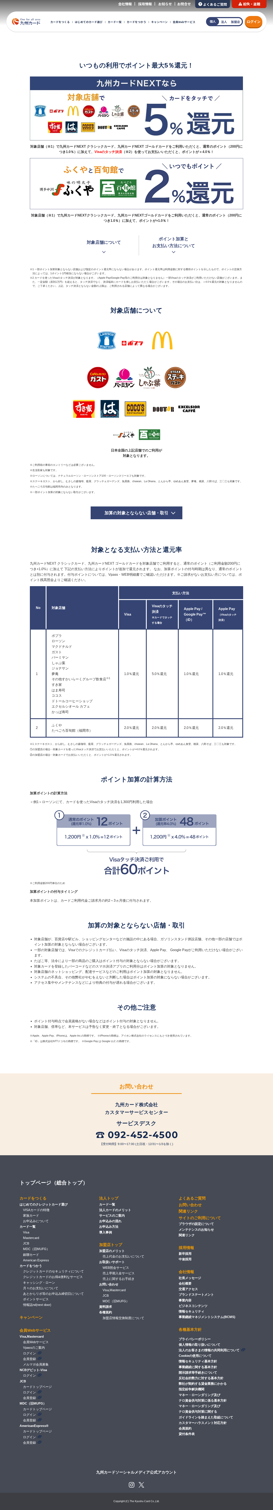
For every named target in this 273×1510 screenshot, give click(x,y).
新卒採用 (185, 1253)
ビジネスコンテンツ (193, 1306)
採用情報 (145, 4)
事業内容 (185, 1300)
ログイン (253, 21)
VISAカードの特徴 (36, 1210)
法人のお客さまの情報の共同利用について (209, 1350)
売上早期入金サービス (119, 1273)
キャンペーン (159, 22)
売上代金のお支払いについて (123, 1256)
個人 (213, 21)
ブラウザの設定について (196, 1224)
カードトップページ (37, 1387)
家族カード (31, 1215)
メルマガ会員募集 (36, 1364)
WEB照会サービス (116, 1267)
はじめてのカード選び (89, 22)
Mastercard (31, 1238)
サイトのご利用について (200, 1218)
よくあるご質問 (215, 4)
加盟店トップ (110, 1245)
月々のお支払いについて (40, 1288)
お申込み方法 (108, 1226)
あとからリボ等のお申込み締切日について (53, 1293)
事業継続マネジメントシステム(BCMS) (207, 1317)
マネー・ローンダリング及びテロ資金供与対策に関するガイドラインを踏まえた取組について (206, 1411)
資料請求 (105, 1306)
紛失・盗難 (251, 4)
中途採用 (185, 1259)
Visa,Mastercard (114, 1290)
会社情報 (125, 4)
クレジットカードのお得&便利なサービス (53, 1277)
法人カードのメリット (115, 1210)
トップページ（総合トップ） (54, 1183)
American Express (36, 1260)
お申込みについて (36, 1221)
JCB (26, 1243)
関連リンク (188, 1211)
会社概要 (185, 1283)
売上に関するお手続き (119, 1279)
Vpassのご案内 (34, 1347)
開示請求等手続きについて (198, 1372)
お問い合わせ (108, 1284)
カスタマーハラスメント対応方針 (203, 1423)
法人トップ (108, 1198)
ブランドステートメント (196, 1294)
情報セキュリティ (191, 1311)
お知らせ (165, 4)
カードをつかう (136, 22)
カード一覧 (115, 22)
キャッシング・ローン (39, 1282)
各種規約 (105, 1312)
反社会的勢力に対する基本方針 (201, 1378)
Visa (26, 1232)
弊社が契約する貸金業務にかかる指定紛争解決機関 (203, 1386)
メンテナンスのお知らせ (196, 1229)
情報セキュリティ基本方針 (198, 1361)
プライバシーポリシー (195, 1339)
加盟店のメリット (112, 1251)
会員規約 (185, 1428)
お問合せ (184, 4)
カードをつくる (60, 22)
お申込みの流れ (110, 1221)
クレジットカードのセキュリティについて (53, 1271)
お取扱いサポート (112, 1262)
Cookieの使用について (195, 1355)
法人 (224, 22)
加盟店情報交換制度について (123, 1318)
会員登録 (29, 1359)
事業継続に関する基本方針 (198, 1367)
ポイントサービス (36, 1299)
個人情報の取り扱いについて (199, 1344)
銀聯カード (31, 1254)
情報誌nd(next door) (37, 1305)
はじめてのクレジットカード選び (44, 1204)
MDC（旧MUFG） (36, 1249)
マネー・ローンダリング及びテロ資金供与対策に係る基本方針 (203, 1397)
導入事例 (105, 1232)
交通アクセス (188, 1289)
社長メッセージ (190, 1278)
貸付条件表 (187, 1434)
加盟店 (235, 22)
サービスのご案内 (112, 1215)
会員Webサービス (184, 22)
